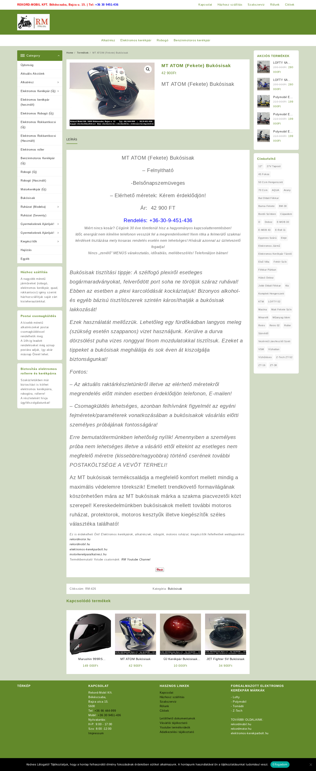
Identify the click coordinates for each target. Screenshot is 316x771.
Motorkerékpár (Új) (33, 189)
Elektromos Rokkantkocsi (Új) (38, 124)
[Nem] (310, 764)
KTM (261, 301)
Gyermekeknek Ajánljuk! (37, 224)
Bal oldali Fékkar (268, 198)
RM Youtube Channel (135, 559)
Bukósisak (28, 198)
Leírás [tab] (71, 139)
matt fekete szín (281, 309)
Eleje (284, 238)
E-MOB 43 (264, 230)
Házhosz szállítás (172, 697)
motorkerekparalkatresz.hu (88, 554)
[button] (148, 69)
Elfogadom (280, 764)
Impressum (96, 733)
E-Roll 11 (280, 230)
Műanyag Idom (281, 317)
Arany (287, 190)
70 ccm (262, 190)
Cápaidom (286, 214)
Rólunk (164, 706)
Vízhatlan (273, 349)
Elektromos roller (32, 149)
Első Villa (263, 261)
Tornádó (238, 706)
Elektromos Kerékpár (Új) (38, 91)
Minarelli (263, 317)
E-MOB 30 (283, 222)
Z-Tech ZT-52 (284, 357)
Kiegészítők (29, 241)
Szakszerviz (168, 701)
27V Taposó (274, 166)
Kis (287, 285)
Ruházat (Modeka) (33, 206)
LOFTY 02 (274, 301)
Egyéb (25, 258)
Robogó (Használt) (33, 180)
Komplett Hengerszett (271, 293)
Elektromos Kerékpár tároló (275, 253)
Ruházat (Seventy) (33, 215)
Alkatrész (27, 82)
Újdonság (27, 65)
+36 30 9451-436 (106, 4)
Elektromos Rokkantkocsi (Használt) (38, 138)
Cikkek (164, 710)
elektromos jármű (269, 246)
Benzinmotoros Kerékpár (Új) (38, 161)
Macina (262, 309)
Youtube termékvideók (175, 727)
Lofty (236, 697)
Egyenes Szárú (267, 238)
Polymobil (239, 701)
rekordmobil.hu (80, 544)
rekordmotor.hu (80, 539)
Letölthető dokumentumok (177, 718)
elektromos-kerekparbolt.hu (88, 549)
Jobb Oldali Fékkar (269, 285)
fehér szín (280, 261)
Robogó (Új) (29, 172)
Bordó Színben (267, 214)
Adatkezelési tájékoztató (177, 732)
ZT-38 (273, 365)
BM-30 (283, 206)
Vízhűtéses (265, 357)
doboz (269, 222)
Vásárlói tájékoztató (173, 723)
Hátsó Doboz (266, 277)
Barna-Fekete (266, 206)
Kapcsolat (166, 692)
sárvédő (263, 333)
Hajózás (26, 250)
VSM (261, 349)
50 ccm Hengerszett (270, 182)
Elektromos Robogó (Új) (37, 113)
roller (287, 325)
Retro (261, 325)
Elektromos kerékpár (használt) (35, 102)
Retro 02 (275, 325)
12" (260, 166)
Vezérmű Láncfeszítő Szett (274, 341)
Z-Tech (237, 710)
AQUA (275, 190)
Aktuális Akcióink (33, 73)
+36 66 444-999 (105, 710)
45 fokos (264, 174)
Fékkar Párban (267, 269)
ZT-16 (261, 365)
